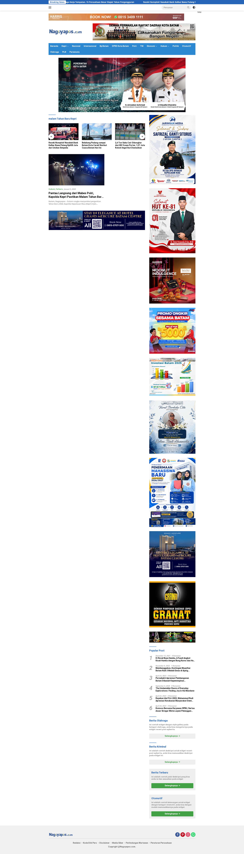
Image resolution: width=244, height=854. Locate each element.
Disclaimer (104, 843)
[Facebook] (177, 834)
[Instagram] (188, 834)
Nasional (76, 46)
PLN (64, 52)
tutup (199, 12)
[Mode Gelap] (194, 7)
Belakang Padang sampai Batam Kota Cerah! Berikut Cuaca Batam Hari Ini (61, 145)
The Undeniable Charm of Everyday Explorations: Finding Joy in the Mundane (175, 689)
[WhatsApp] (193, 834)
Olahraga (54, 52)
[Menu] (50, 7)
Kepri (64, 46)
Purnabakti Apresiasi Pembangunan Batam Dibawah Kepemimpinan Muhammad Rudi (172, 679)
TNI (141, 46)
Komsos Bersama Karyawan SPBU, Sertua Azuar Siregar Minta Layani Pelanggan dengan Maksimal (175, 709)
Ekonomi (151, 46)
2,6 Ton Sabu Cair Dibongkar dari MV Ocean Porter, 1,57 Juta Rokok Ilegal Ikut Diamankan (97, 145)
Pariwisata (74, 52)
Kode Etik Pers (90, 843)
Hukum (164, 46)
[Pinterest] (182, 834)
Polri (134, 46)
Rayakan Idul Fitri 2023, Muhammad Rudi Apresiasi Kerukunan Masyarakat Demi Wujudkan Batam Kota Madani (174, 699)
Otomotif (186, 46)
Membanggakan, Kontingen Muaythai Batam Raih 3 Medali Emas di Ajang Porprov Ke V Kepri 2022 (173, 669)
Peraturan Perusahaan (161, 843)
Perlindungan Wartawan (137, 843)
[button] (188, 7)
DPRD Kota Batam (120, 46)
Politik (176, 46)
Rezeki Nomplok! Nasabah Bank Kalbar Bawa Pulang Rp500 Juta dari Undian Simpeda (137, 2)
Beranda (54, 46)
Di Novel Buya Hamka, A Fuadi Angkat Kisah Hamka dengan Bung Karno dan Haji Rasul (175, 659)
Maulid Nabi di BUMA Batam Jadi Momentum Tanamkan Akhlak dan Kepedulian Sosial (129, 145)
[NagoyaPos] (66, 31)
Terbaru (59, 189)
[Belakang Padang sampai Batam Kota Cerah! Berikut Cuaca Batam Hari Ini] (64, 131)
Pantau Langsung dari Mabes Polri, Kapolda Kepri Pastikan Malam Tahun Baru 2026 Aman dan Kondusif (76, 196)
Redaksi (76, 843)
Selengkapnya (171, 736)
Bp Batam (104, 46)
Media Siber (117, 843)
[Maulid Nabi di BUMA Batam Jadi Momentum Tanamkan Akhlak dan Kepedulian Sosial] (130, 131)
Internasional (90, 46)
